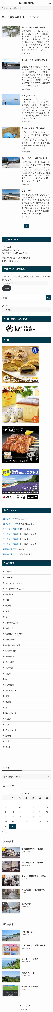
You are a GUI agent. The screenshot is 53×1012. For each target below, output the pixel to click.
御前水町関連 (11, 650)
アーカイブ (6, 305)
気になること (11, 690)
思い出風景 (10, 662)
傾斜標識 (9, 594)
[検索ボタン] (50, 3)
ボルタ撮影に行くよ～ (14, 588)
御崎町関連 (10, 656)
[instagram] (26, 1006)
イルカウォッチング (13, 583)
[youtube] (29, 1006)
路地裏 (8, 735)
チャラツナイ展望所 (11, 528)
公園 (7, 599)
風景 (7, 741)
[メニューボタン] (3, 3)
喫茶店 (8, 605)
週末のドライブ (9, 548)
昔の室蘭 (9, 667)
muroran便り (26, 3)
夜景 (7, 616)
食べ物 (8, 746)
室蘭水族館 (10, 639)
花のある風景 (11, 713)
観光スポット (11, 730)
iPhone (8, 571)
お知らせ (9, 577)
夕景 (7, 611)
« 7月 (4, 831)
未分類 (8, 673)
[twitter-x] (23, 1006)
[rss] (32, 1006)
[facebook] (20, 1006)
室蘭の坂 (9, 628)
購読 (7, 288)
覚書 (7, 724)
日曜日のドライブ (10, 518)
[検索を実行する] (48, 297)
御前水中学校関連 (12, 645)
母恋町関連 (10, 684)
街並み (8, 718)
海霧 (7, 696)
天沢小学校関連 (11, 622)
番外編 (8, 701)
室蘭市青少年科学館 (13, 633)
